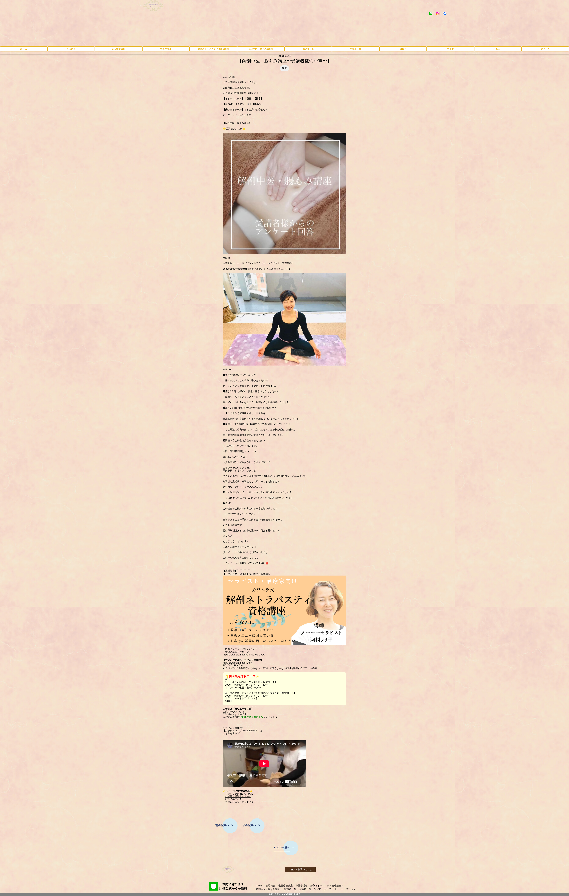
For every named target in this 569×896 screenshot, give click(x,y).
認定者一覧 (308, 49)
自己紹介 (71, 49)
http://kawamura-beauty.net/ (237, 663)
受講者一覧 (355, 49)
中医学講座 (166, 49)
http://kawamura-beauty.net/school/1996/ (244, 654)
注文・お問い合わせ (301, 869)
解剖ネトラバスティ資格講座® (213, 49)
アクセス (545, 49)
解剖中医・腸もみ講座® (260, 49)
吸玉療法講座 (118, 49)
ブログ (450, 49)
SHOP (403, 49)
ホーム (23, 49)
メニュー (497, 49)
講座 (284, 68)
